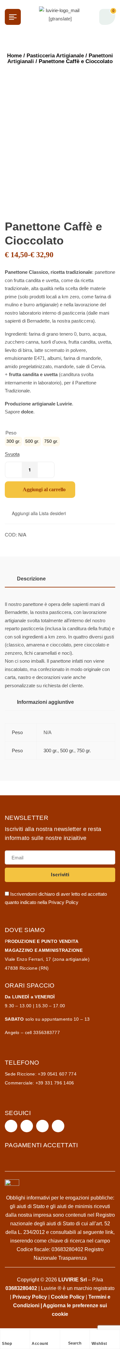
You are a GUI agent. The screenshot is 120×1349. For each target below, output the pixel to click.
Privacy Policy (63, 902)
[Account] (35, 1336)
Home (14, 56)
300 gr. (51, 750)
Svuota (12, 454)
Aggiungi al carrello (44, 489)
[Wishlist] (95, 1336)
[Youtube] (42, 1126)
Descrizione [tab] (31, 578)
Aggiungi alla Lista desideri (39, 513)
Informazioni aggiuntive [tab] (45, 702)
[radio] (13, 441)
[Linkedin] (58, 1126)
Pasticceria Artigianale (55, 56)
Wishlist (99, 1343)
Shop (7, 1343)
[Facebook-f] (11, 1126)
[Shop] (5, 1336)
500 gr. (67, 750)
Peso (10, 432)
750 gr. (84, 750)
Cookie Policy (67, 1297)
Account (40, 1343)
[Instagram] (26, 1126)
